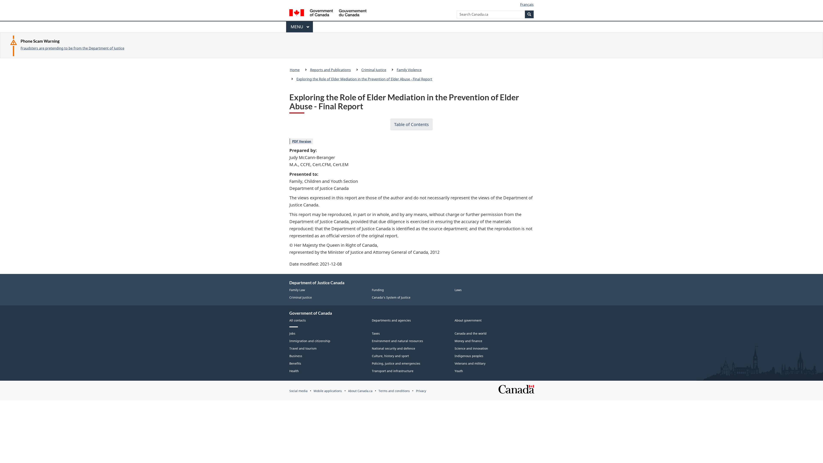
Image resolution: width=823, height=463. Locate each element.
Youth (459, 371)
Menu (297, 28)
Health (294, 371)
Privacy (421, 391)
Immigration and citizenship (309, 341)
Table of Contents (411, 124)
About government (468, 320)
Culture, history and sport (390, 356)
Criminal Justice (373, 70)
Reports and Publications (330, 70)
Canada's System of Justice (391, 297)
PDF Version (301, 141)
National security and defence (393, 348)
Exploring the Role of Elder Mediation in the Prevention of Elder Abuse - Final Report (364, 79)
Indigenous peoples (469, 356)
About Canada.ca (360, 391)
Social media (298, 391)
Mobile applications (328, 391)
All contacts (297, 320)
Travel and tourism (303, 348)
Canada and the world (471, 333)
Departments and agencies (391, 320)
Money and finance (468, 341)
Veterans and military (470, 363)
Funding (378, 290)
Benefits (295, 363)
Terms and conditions (394, 391)
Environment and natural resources (397, 341)
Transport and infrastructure (392, 371)
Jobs (292, 333)
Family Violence (409, 70)
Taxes (376, 333)
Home (295, 70)
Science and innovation (471, 348)
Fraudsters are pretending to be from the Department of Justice (72, 48)
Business (295, 356)
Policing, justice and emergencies (396, 363)
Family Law (297, 290)
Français (527, 4)
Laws (458, 290)
